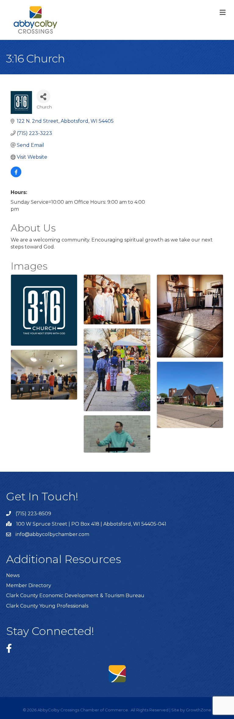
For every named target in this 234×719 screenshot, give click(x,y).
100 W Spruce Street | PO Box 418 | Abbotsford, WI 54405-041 (91, 524)
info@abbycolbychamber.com (52, 534)
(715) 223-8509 (33, 513)
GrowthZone (198, 709)
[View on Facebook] (16, 175)
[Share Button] (43, 96)
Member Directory (28, 585)
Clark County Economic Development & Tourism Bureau (75, 595)
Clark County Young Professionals (47, 606)
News (13, 575)
